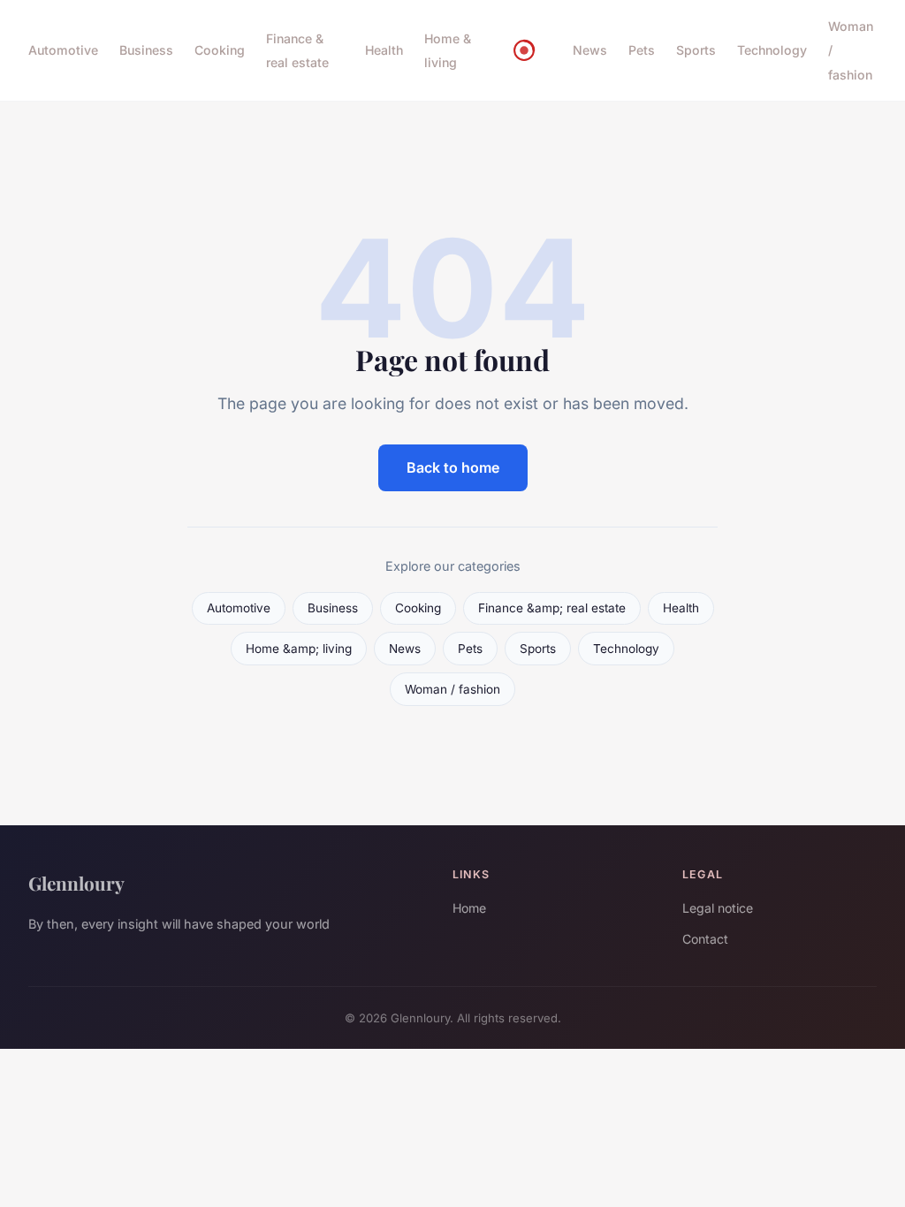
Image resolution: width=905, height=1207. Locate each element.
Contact (705, 938)
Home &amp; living (299, 648)
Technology (772, 49)
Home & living (447, 50)
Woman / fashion (452, 689)
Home (469, 907)
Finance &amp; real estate (552, 608)
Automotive (63, 49)
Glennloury (76, 882)
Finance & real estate (297, 50)
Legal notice (717, 907)
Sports (696, 49)
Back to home (453, 467)
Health (384, 49)
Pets (641, 49)
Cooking (219, 49)
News (590, 49)
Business (146, 49)
